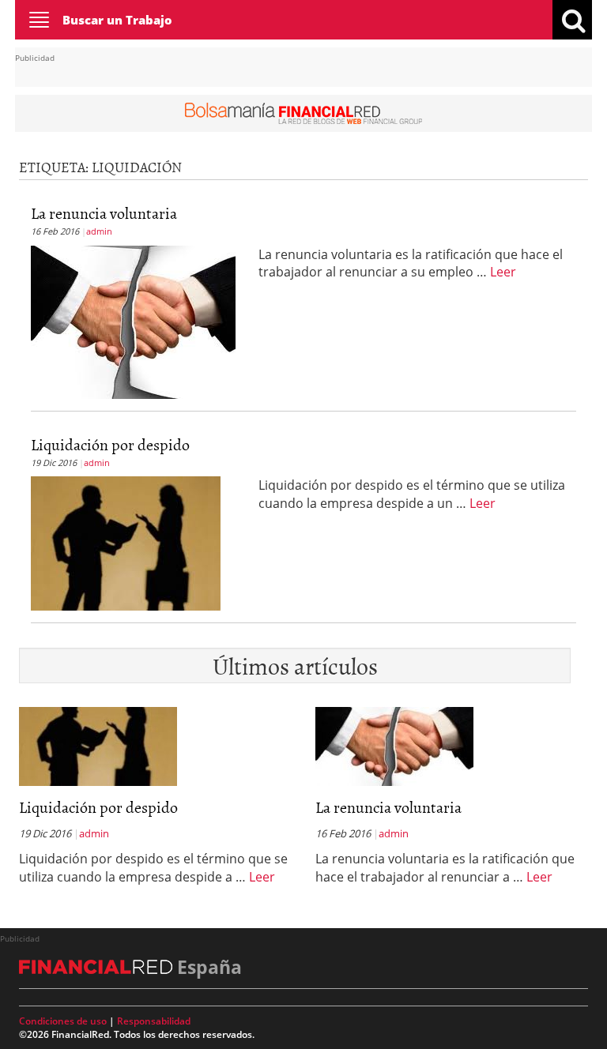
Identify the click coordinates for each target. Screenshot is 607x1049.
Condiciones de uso (63, 1021)
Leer (503, 271)
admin (99, 231)
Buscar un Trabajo (117, 20)
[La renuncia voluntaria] (133, 320)
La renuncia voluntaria (104, 212)
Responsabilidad (153, 1021)
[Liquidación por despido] (126, 542)
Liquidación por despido (110, 444)
